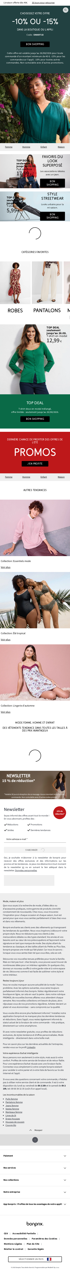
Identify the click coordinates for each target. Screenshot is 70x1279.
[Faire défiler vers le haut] (35, 1140)
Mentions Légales (13, 1244)
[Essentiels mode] (35, 534)
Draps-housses (13, 1118)
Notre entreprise (11, 1192)
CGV (6, 1233)
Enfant (44, 147)
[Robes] (15, 287)
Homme (26, 147)
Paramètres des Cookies (44, 1239)
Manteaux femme (14, 1112)
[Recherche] (65, 10)
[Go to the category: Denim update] (35, 171)
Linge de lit (11, 1115)
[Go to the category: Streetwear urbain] (35, 206)
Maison (61, 147)
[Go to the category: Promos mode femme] (35, 452)
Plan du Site (33, 1244)
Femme (8, 147)
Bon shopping (52, 183)
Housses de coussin (15, 1122)
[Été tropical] (35, 606)
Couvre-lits (11, 1125)
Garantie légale (36, 1249)
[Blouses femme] (35, 359)
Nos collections (11, 1180)
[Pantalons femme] (47, 287)
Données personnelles (26, 870)
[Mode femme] (35, 39)
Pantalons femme (14, 1102)
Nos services (9, 1167)
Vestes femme (12, 1109)
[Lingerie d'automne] (35, 679)
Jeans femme (12, 1105)
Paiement (8, 1155)
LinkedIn (31, 1047)
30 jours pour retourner (43, 2)
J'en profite (34, 463)
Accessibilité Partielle (24, 1233)
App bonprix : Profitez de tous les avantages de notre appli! (32, 1204)
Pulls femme (12, 1099)
